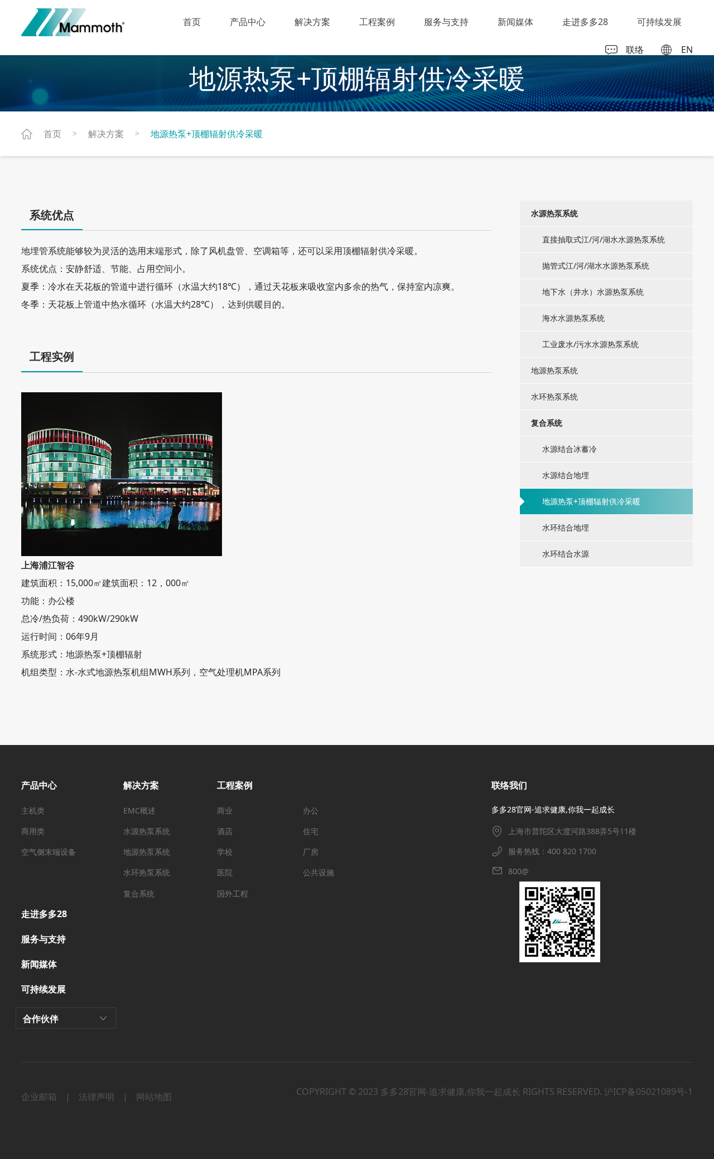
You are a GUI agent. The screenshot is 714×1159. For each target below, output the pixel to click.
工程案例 (377, 22)
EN (687, 50)
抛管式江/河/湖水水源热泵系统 (595, 265)
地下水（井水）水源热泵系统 (593, 291)
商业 (225, 810)
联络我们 (509, 785)
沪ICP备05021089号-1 (648, 1091)
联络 (635, 50)
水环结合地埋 (565, 527)
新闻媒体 (515, 22)
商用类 (33, 831)
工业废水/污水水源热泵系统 (590, 344)
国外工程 (232, 893)
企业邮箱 (39, 1096)
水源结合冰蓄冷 (569, 449)
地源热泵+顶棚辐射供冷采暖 (207, 134)
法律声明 (96, 1096)
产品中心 (248, 22)
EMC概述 (139, 810)
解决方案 (312, 22)
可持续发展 (659, 22)
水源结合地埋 (565, 475)
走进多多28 (585, 22)
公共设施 (318, 872)
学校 (225, 851)
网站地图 (154, 1096)
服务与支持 (446, 22)
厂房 (311, 851)
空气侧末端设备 (48, 851)
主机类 (33, 810)
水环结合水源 (565, 553)
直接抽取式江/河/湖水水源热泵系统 (603, 239)
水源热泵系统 (146, 831)
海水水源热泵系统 (573, 318)
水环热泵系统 (554, 396)
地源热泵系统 (554, 370)
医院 (225, 872)
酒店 (225, 831)
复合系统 (139, 893)
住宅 (311, 831)
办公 (311, 810)
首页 (192, 22)
